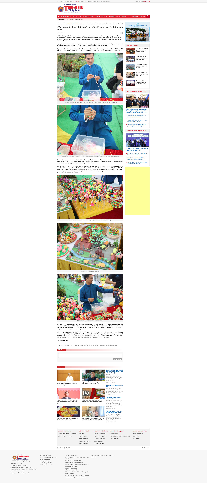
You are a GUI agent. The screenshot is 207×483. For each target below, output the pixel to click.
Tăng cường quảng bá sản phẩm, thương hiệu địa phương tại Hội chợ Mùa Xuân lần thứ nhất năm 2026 (137, 111)
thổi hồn (86, 345)
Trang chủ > (61, 23)
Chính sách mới (114, 433)
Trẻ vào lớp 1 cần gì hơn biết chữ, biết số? (113, 398)
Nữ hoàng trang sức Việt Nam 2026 (75, 19)
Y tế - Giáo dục (83, 436)
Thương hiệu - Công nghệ (115, 16)
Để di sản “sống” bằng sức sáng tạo (114, 386)
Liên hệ (61, 447)
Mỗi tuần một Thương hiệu (65, 436)
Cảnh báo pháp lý (114, 438)
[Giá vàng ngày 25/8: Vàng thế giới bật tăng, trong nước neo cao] (68, 411)
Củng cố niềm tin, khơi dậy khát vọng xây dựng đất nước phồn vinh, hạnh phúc (67, 401)
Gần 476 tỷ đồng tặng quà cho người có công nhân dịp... (142, 50)
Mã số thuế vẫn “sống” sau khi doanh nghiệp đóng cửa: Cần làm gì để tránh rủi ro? (92, 401)
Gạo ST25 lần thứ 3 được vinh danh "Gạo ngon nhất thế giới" (137, 149)
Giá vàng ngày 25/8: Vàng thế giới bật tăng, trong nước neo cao (67, 419)
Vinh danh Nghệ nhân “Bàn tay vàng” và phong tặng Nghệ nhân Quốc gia (136, 125)
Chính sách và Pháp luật (101, 16)
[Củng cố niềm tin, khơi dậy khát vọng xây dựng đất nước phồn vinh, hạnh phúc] (68, 393)
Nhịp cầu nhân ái (83, 443)
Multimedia (142, 16)
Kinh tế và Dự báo (98, 441)
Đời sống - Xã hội (77, 16)
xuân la (75, 345)
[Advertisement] (137, 191)
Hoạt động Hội (135, 16)
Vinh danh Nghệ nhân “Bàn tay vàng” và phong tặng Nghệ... (142, 82)
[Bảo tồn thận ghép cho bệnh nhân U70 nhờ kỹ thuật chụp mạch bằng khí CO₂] (93, 411)
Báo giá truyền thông (71, 466)
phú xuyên (80, 345)
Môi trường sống (83, 438)
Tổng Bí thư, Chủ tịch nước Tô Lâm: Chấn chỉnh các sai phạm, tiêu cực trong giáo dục (67, 383)
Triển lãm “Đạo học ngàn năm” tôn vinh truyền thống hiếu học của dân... (136, 116)
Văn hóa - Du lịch (126, 16)
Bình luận (117, 359)
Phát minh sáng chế (138, 433)
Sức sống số (136, 436)
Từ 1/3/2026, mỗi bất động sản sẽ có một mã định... (141, 66)
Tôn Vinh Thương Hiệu (92, 23)
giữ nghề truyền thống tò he (99, 345)
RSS (69, 447)
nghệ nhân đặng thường (111, 345)
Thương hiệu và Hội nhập (88, 16)
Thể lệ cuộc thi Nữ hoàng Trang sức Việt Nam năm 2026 (142, 58)
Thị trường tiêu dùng (99, 443)
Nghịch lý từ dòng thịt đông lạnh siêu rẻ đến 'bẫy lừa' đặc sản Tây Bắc (93, 382)
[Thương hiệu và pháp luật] (20, 457)
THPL (62, 345)
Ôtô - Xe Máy (136, 438)
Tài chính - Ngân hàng (117, 23)
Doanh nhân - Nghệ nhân (105, 23)
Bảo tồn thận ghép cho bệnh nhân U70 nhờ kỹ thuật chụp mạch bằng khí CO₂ (93, 419)
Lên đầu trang (145, 447)
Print (121, 33)
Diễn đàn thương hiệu (66, 16)
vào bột (90, 345)
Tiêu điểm (81, 433)
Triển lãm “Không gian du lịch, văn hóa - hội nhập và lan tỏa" (114, 412)
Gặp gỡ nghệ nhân (69, 345)
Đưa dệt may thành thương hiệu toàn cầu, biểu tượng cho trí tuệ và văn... (137, 154)
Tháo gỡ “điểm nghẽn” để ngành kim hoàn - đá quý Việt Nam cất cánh (137, 121)
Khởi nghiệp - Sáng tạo (85, 441)
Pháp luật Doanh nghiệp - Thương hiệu (120, 436)
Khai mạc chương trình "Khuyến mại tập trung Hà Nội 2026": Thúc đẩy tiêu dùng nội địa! (114, 372)
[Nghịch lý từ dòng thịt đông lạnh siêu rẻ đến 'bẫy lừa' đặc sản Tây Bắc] (93, 375)
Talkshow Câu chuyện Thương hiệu (67, 433)
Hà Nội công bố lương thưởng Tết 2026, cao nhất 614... (142, 74)
